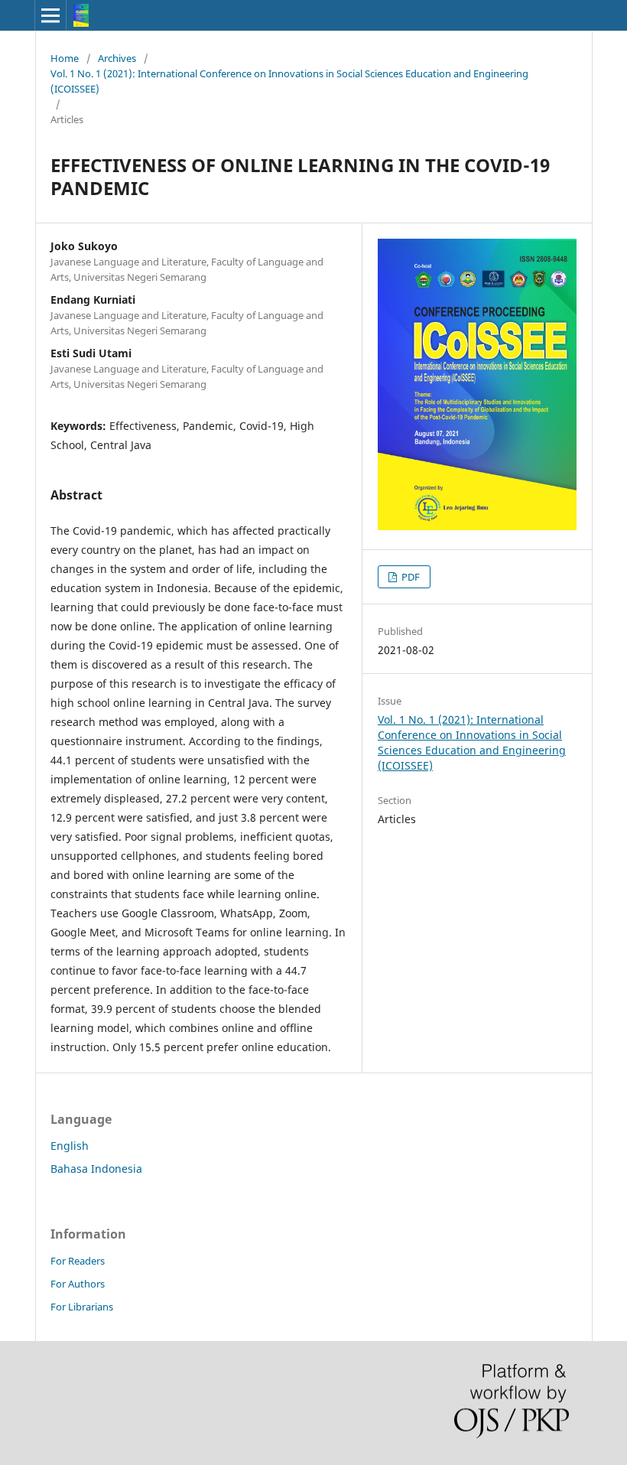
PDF (409, 577)
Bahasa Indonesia (96, 1168)
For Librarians (81, 1307)
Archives (117, 58)
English (69, 1145)
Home (64, 58)
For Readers (77, 1261)
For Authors (77, 1284)
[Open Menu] (50, 15)
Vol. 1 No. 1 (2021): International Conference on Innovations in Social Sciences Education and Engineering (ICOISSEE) (289, 81)
